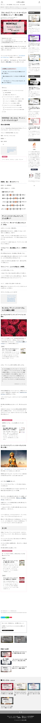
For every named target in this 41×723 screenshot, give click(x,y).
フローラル (8, 18)
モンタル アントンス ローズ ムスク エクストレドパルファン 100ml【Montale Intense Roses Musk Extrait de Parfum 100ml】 (11, 150)
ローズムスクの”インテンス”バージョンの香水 (12, 107)
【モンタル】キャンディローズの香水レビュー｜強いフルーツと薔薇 (34, 693)
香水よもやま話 (16, 4)
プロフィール (9, 716)
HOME (3, 7)
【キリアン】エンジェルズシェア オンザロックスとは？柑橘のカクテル (34, 25)
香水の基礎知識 (9, 4)
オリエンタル (4, 18)
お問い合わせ (24, 717)
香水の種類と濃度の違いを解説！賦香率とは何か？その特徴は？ (10, 429)
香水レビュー (3, 4)
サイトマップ (30, 717)
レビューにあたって (16, 716)
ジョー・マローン (31, 60)
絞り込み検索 (22, 4)
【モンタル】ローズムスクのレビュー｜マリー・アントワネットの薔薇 (10, 349)
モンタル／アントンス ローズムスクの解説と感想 (11, 105)
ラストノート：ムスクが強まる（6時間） (11, 103)
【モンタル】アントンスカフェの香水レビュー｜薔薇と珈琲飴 (19, 667)
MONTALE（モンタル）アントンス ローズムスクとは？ (13, 90)
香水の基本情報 (7, 92)
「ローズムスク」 (7, 469)
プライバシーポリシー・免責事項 (15, 717)
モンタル (16, 17)
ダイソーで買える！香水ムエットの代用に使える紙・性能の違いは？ (34, 108)
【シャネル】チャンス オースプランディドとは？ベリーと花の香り (34, 45)
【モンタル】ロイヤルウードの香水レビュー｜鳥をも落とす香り (19, 660)
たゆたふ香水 (23, 720)
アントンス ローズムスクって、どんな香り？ (11, 96)
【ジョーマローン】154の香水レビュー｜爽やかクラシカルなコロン (34, 64)
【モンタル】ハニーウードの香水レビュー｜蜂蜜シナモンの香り (7, 707)
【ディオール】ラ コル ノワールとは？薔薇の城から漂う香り (10, 561)
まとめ (4, 111)
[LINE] (7, 617)
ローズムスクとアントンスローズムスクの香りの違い (13, 109)
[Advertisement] (14, 170)
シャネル (30, 40)
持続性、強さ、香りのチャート (9, 94)
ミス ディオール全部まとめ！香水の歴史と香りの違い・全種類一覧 (34, 128)
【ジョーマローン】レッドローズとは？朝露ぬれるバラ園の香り (10, 578)
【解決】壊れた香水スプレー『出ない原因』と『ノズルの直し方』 (34, 88)
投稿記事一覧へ (34, 169)
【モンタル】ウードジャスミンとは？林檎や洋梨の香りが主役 (19, 652)
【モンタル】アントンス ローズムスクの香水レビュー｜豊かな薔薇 (15, 8)
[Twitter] (3, 617)
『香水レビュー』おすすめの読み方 (27, 716)
